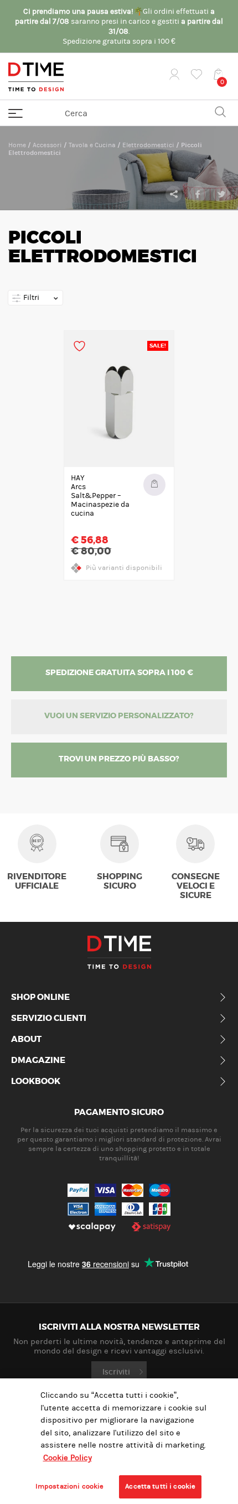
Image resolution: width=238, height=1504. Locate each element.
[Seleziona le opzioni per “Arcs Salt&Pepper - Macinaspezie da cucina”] (154, 485)
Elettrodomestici (148, 145)
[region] (119, 1441)
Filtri (30, 297)
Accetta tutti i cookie (160, 1486)
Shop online (40, 998)
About (26, 1040)
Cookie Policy (67, 1457)
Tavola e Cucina (92, 145)
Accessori (47, 145)
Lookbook (35, 1082)
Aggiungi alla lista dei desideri (79, 346)
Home (17, 145)
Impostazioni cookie (69, 1486)
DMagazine (38, 1061)
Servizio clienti (48, 1019)
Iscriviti (116, 1372)
